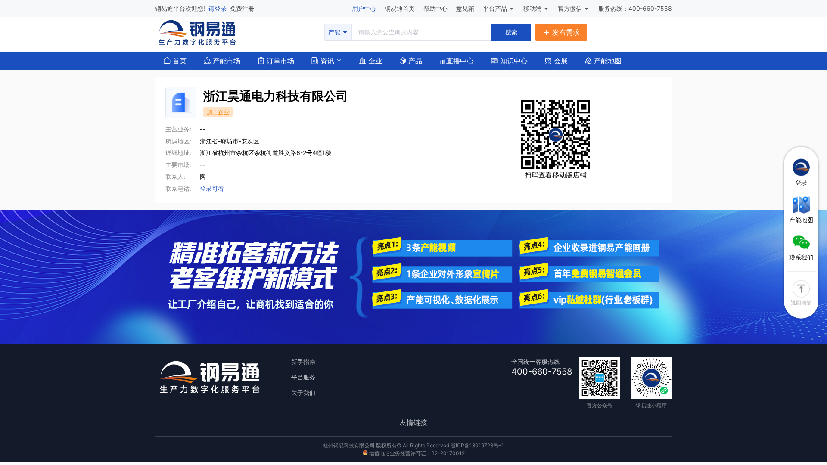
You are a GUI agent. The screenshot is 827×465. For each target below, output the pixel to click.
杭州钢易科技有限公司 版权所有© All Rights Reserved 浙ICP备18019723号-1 (413, 445)
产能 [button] (335, 32)
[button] (322, 60)
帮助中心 (436, 8)
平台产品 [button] (495, 8)
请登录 (218, 8)
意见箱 (466, 8)
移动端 (533, 8)
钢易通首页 (401, 8)
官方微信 (571, 8)
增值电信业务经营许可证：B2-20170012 (416, 453)
